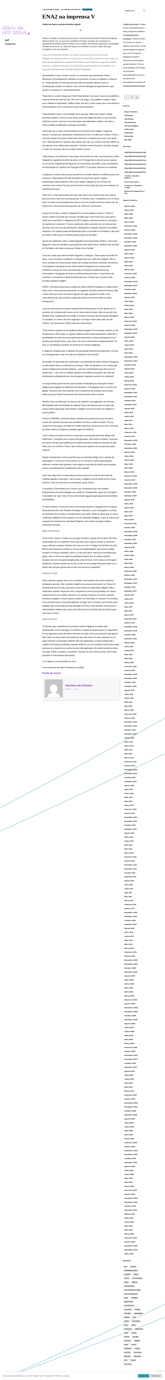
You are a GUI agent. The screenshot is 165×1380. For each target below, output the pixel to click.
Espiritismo (128, 1302)
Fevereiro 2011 (130, 904)
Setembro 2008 (130, 1020)
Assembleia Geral (131, 1270)
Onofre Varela (129, 129)
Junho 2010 (129, 936)
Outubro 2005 (130, 1158)
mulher (135, 1337)
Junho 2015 (128, 698)
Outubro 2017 (130, 587)
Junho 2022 (129, 377)
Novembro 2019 (130, 488)
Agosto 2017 (129, 595)
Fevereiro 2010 (130, 952)
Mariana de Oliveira (78, 685)
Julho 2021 (128, 412)
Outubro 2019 (130, 492)
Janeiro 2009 (129, 1004)
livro (126, 1333)
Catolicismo (137, 1278)
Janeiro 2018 (129, 575)
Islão (126, 1325)
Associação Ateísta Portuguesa (134, 86)
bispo (136, 1274)
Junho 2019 (129, 508)
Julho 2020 (128, 456)
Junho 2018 (129, 555)
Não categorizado (87, 9)
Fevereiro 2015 (130, 714)
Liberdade (139, 1329)
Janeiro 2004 (129, 1242)
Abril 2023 (128, 353)
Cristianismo (129, 1286)
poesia (137, 1348)
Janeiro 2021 (129, 436)
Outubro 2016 (130, 635)
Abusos (133, 1267)
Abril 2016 (128, 658)
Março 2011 (128, 900)
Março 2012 (129, 853)
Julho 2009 (128, 980)
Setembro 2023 (130, 333)
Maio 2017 (128, 607)
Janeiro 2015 (129, 718)
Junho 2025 (129, 258)
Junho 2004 (129, 1222)
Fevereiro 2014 (130, 762)
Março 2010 (129, 948)
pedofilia (127, 1348)
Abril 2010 (128, 944)
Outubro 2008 (130, 1016)
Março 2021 (129, 428)
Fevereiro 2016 (130, 666)
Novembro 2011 (130, 869)
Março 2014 (129, 758)
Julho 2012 (128, 837)
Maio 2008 (128, 1035)
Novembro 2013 (130, 773)
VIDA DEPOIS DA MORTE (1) (135, 172)
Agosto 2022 (129, 369)
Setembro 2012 (130, 829)
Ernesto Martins (131, 112)
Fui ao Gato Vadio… (132, 182)
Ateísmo (127, 1274)
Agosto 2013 (129, 785)
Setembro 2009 (130, 972)
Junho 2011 (128, 889)
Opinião (137, 1341)
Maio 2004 (128, 1226)
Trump (133, 1360)
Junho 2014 (129, 746)
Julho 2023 (128, 341)
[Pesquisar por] (144, 10)
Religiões (137, 1356)
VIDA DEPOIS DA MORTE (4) (135, 160)
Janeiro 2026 (129, 230)
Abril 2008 (128, 1039)
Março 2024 (129, 317)
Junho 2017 (129, 603)
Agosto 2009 (129, 976)
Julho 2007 (128, 1075)
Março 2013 (129, 805)
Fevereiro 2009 (130, 1000)
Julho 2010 (128, 932)
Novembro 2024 (130, 285)
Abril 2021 (128, 424)
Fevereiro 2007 (130, 1095)
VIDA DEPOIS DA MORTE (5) (135, 156)
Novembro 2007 (130, 1059)
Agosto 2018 (129, 547)
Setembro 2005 (130, 1162)
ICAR (134, 1317)
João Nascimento (130, 122)
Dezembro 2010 (130, 912)
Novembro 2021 (130, 396)
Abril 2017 (128, 611)
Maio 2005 (128, 1178)
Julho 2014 (128, 742)
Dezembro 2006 (131, 1103)
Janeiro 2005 (129, 1194)
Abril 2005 (128, 1182)
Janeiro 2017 (129, 623)
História (127, 1313)
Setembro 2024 (130, 293)
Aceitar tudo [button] (143, 1376)
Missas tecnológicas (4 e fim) (134, 192)
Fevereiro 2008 (130, 1047)
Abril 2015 (128, 706)
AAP (7, 40)
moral (134, 1333)
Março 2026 (129, 222)
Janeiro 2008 (129, 1051)
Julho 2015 (128, 694)
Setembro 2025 (130, 246)
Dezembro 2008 (131, 1008)
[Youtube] (137, 97)
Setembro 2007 (130, 1067)
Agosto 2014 (129, 738)
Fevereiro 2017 (130, 619)
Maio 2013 (128, 797)
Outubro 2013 (130, 777)
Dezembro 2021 (130, 393)
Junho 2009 (129, 984)
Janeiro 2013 (129, 813)
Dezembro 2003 (131, 1246)
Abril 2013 (128, 801)
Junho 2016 (129, 650)
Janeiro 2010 (129, 956)
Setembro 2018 (130, 543)
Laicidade (128, 1329)
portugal (138, 1352)
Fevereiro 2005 (130, 1190)
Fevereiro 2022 (130, 385)
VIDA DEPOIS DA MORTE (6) (135, 152)
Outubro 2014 (130, 730)
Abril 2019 (128, 516)
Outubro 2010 (130, 920)
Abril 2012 (128, 849)
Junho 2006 (129, 1127)
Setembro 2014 (130, 734)
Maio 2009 (128, 988)
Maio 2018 (128, 559)
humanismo (138, 1313)
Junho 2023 (129, 345)
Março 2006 (129, 1139)
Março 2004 (129, 1234)
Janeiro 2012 (129, 861)
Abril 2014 (128, 754)
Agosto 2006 (129, 1119)
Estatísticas (129, 1305)
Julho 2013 (128, 789)
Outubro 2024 (130, 289)
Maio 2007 (128, 1083)
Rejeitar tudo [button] (156, 1376)
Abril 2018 (128, 563)
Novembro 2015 (130, 678)
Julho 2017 (128, 599)
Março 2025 (129, 270)
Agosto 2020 (129, 452)
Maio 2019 (128, 512)
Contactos (10, 43)
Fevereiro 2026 (130, 226)
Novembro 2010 (130, 916)
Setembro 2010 (130, 924)
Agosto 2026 (129, 206)
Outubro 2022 (130, 365)
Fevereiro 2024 (130, 321)
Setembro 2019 (130, 496)
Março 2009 (129, 996)
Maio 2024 (128, 309)
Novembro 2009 (130, 964)
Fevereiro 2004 (130, 1238)
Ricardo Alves (128, 136)
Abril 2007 (128, 1087)
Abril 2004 (128, 1230)
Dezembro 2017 (130, 579)
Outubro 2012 (130, 825)
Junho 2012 (129, 841)
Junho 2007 (129, 1079)
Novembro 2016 (130, 631)
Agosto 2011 (129, 881)
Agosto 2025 (129, 250)
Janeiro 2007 (129, 1099)
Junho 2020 (129, 460)
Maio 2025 (128, 262)
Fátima (137, 1309)
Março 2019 (129, 519)
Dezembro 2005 (130, 1151)
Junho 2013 (129, 793)
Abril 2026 (128, 218)
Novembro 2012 (130, 821)
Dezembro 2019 (130, 484)
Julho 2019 (128, 504)
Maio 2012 (128, 845)
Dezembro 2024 (131, 281)
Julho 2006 (128, 1123)
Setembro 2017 (130, 591)
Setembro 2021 (130, 404)
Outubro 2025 (130, 242)
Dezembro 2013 (130, 770)
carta (126, 1278)
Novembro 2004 (131, 1202)
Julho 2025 (128, 254)
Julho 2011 (128, 885)
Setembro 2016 (130, 639)
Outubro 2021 (130, 400)
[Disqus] (80, 735)
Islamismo (136, 1321)
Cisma (126, 1282)
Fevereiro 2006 (130, 1143)
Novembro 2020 (130, 440)
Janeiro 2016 (129, 670)
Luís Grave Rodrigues (131, 126)
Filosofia (127, 1309)
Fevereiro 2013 (130, 809)
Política (127, 1352)
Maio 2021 (128, 420)
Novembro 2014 (130, 726)
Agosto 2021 (129, 408)
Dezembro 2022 (130, 357)
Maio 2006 (128, 1131)
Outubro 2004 (130, 1206)
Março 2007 (129, 1091)
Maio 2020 (128, 464)
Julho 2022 (128, 373)
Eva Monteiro (128, 115)
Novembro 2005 (130, 1154)
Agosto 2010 (129, 928)
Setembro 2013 (130, 781)
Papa (126, 1344)
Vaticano (127, 1364)
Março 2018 (129, 567)
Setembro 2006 (130, 1115)
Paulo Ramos (128, 133)
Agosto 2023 (129, 337)
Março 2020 (129, 472)
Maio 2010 (128, 940)
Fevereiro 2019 (130, 523)
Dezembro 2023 (130, 329)
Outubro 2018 (130, 539)
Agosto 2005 (129, 1166)
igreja (126, 1321)
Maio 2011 (128, 893)
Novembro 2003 (130, 1250)
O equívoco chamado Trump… (133, 186)
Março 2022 (129, 381)
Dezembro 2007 (131, 1055)
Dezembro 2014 (130, 722)
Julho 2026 (128, 210)
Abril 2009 (128, 992)
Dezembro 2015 (130, 674)
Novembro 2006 (130, 1107)
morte (126, 1337)
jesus (134, 1325)
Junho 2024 (129, 305)
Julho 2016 (128, 646)
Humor (126, 1317)
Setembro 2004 (130, 1210)
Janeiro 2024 (129, 325)
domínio (134, 1298)
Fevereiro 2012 (130, 857)
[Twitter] (132, 97)
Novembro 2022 (130, 361)
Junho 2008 (129, 1031)
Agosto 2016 (129, 643)
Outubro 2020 (130, 444)
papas (133, 1344)
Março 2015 (128, 710)
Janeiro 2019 (129, 527)
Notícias (127, 1341)
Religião (127, 1356)
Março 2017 (129, 615)
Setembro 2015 (130, 686)
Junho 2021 (129, 416)
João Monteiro (129, 119)
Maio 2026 (128, 214)
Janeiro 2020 (129, 480)
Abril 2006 (128, 1135)
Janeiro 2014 (129, 766)
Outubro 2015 (129, 682)
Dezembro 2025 (130, 234)
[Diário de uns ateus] (16, 19)
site (125, 1360)
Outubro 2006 (130, 1111)
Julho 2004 (129, 1218)
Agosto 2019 (129, 500)
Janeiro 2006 (129, 1147)
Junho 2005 (129, 1174)
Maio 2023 (128, 349)
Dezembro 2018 (130, 531)
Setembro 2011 (130, 877)
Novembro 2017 (130, 583)
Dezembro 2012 (130, 817)
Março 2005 (129, 1186)
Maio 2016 (128, 654)
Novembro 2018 (130, 535)
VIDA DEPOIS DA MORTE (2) (135, 168)
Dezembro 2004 (131, 1198)
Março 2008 (129, 1043)
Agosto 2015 (129, 690)
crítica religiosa (130, 1294)
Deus (126, 1298)
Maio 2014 (128, 750)
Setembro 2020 (130, 448)
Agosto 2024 (129, 297)
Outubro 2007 (130, 1063)
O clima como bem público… (131, 177)
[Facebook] (126, 97)
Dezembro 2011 (130, 865)
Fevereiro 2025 (130, 274)
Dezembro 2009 (131, 960)
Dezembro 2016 (130, 627)
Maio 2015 (128, 702)
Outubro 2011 (129, 873)
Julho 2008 (129, 1027)
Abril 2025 (128, 266)
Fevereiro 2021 (130, 432)
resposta (52, 667)
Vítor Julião (128, 140)
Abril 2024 (128, 313)
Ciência (134, 1282)
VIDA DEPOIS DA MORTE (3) (135, 164)
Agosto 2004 (129, 1214)
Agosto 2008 (129, 1024)
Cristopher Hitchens (132, 1290)
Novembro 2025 (130, 238)
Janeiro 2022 (129, 389)
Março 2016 (129, 662)
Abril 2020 (128, 468)
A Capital (48, 661)
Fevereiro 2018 (130, 571)
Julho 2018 (128, 551)
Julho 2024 (128, 301)
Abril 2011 (128, 897)
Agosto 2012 (129, 833)
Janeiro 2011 (129, 908)
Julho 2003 (128, 1254)
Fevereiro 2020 (130, 476)
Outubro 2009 (130, 968)
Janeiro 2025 (129, 277)
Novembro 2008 (131, 1012)
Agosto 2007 (129, 1071)
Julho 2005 (128, 1170)
